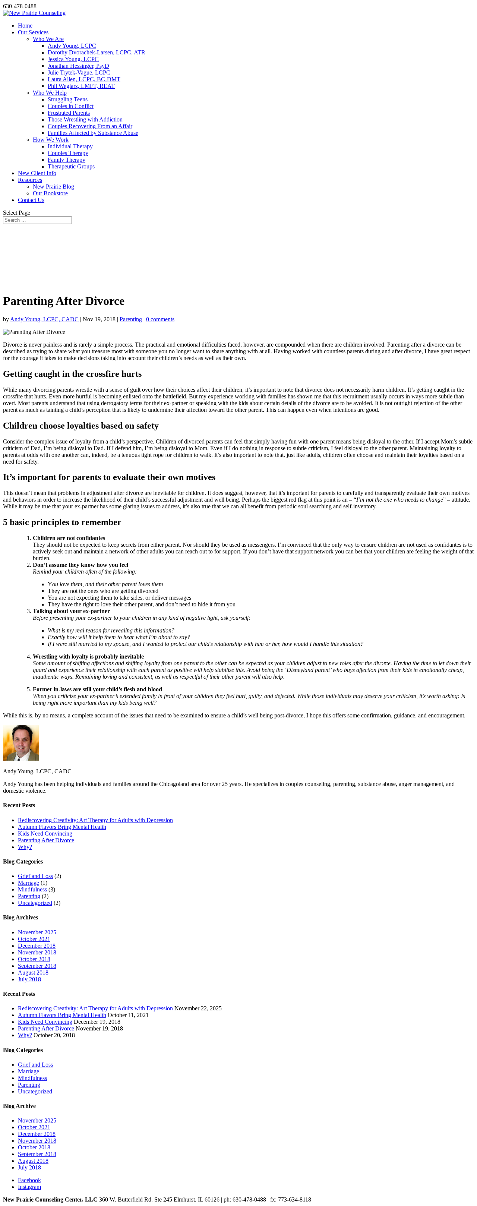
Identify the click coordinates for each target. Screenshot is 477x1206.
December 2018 (37, 946)
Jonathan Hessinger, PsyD (78, 66)
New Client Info (37, 173)
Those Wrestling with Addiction (85, 119)
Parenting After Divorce (46, 840)
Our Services (33, 32)
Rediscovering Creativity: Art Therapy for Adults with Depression (95, 820)
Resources (30, 180)
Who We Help (50, 92)
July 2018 (29, 979)
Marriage (28, 883)
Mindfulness (32, 889)
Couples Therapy (68, 153)
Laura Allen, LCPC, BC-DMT (84, 79)
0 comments (160, 319)
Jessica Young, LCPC (73, 59)
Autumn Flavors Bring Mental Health (62, 827)
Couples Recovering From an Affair (90, 126)
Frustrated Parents (69, 113)
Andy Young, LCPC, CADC (44, 319)
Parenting (131, 319)
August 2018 (33, 972)
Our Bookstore (50, 193)
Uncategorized (35, 903)
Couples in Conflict (71, 106)
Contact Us (31, 200)
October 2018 (34, 959)
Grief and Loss (35, 876)
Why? (25, 847)
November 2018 (37, 952)
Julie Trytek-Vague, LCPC (79, 72)
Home (25, 25)
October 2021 (34, 939)
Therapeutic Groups (71, 166)
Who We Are (48, 39)
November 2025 (37, 932)
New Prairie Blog (53, 186)
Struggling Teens (68, 99)
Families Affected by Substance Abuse (93, 133)
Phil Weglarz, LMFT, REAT (81, 86)
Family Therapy (66, 160)
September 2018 (37, 966)
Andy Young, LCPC (72, 45)
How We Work (51, 139)
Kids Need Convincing (45, 833)
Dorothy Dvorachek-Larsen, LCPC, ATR (96, 52)
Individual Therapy (70, 146)
